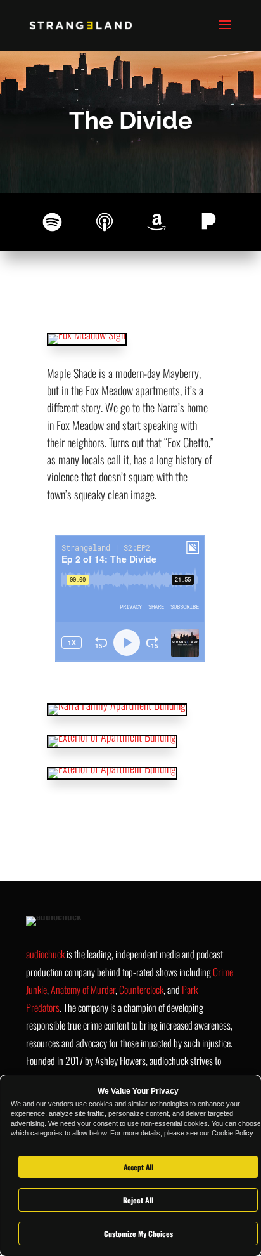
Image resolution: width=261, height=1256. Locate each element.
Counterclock (141, 989)
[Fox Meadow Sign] (87, 334)
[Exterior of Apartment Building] (112, 736)
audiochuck (45, 954)
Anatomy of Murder (83, 989)
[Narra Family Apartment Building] (117, 705)
